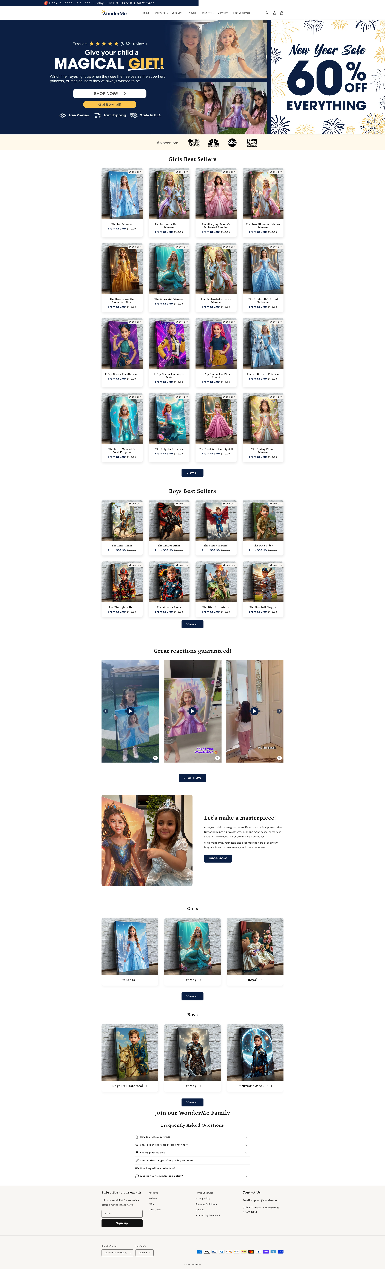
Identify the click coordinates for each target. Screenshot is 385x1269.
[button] (267, 13)
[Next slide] (279, 711)
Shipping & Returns (206, 1204)
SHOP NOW (193, 777)
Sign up (122, 1223)
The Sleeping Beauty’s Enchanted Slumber (216, 226)
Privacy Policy (203, 1198)
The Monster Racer (169, 607)
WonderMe (196, 1264)
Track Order (155, 1209)
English (143, 1252)
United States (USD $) (116, 1252)
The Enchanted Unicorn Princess (216, 301)
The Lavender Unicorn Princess (169, 226)
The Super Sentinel (216, 545)
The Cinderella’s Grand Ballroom (263, 301)
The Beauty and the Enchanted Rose (122, 301)
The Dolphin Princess (169, 449)
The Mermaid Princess (168, 299)
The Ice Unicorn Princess (263, 374)
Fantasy (190, 980)
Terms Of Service (204, 1192)
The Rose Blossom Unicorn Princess (263, 226)
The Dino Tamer (122, 545)
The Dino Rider (263, 545)
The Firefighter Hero (122, 607)
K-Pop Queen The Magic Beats (169, 376)
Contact (200, 1209)
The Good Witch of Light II (216, 449)
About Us (153, 1192)
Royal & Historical (127, 1086)
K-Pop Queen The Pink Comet (216, 376)
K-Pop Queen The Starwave (122, 374)
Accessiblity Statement (208, 1215)
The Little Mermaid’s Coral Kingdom (122, 451)
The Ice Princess (121, 224)
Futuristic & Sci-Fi (253, 1086)
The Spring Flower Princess (263, 451)
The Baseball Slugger (262, 607)
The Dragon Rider (169, 545)
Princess (127, 980)
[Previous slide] (105, 711)
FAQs (151, 1204)
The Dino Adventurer (215, 607)
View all (192, 472)
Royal (253, 980)
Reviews (153, 1198)
